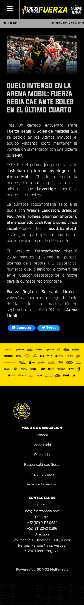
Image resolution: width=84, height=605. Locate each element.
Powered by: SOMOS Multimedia (42, 569)
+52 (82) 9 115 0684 (42, 523)
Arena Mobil (42, 445)
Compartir (24, 328)
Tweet (51, 328)
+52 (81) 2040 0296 (42, 529)
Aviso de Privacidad (42, 484)
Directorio (42, 455)
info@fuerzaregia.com (42, 511)
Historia (42, 435)
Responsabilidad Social (42, 465)
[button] (10, 9)
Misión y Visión (42, 474)
